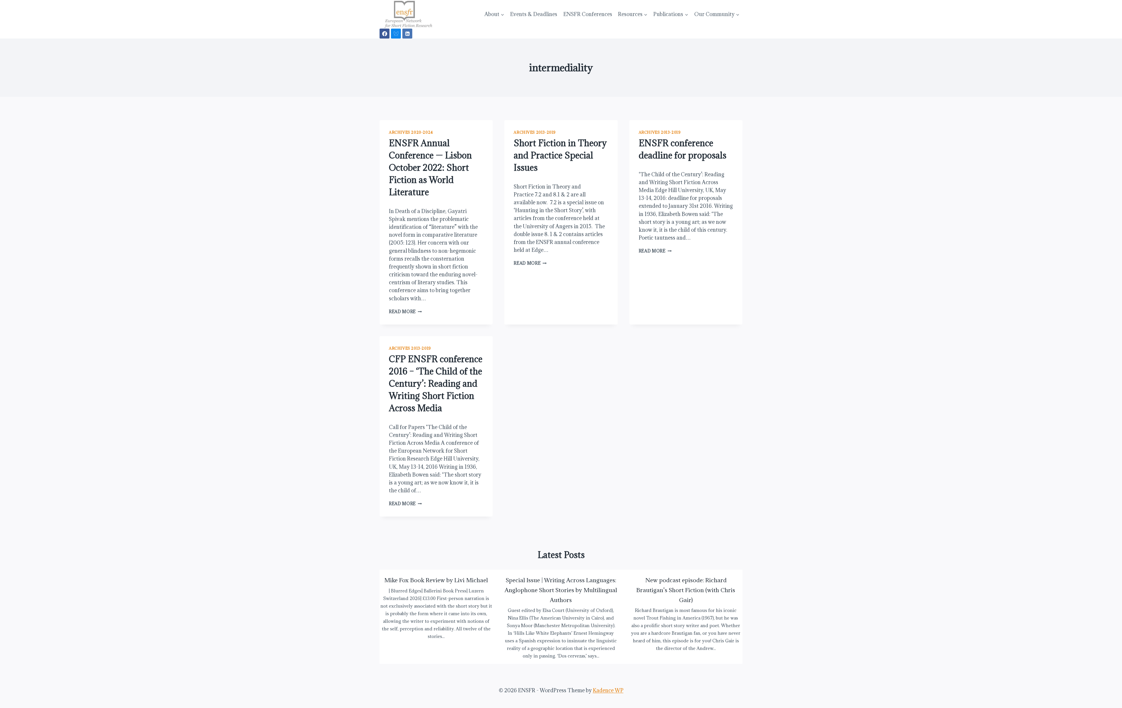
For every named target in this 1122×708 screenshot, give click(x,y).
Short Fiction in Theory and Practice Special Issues (560, 155)
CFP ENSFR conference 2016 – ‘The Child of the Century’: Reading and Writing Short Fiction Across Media (435, 383)
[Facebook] (384, 34)
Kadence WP (608, 690)
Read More (405, 311)
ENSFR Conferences (587, 14)
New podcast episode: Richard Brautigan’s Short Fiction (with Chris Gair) (685, 589)
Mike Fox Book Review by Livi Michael (436, 580)
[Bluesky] (396, 34)
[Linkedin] (407, 34)
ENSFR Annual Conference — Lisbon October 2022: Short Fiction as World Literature (430, 167)
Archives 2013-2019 (535, 132)
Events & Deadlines (533, 14)
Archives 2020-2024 (411, 132)
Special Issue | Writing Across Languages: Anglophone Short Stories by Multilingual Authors (561, 589)
